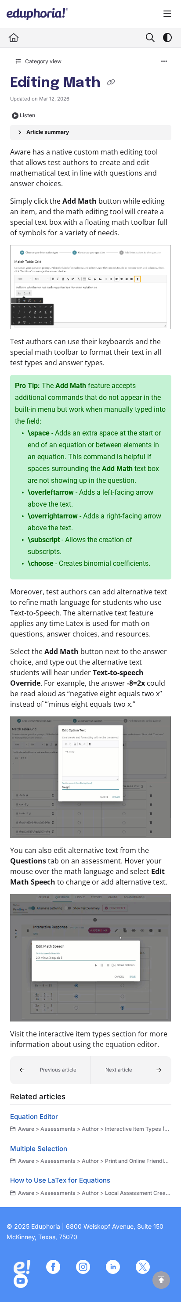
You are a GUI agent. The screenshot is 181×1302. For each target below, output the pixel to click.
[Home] (37, 14)
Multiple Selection (38, 1148)
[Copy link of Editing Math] (111, 83)
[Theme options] (167, 38)
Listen (27, 115)
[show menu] (167, 14)
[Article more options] (164, 61)
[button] (50, 1070)
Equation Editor (34, 1116)
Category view (43, 61)
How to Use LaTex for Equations (60, 1180)
